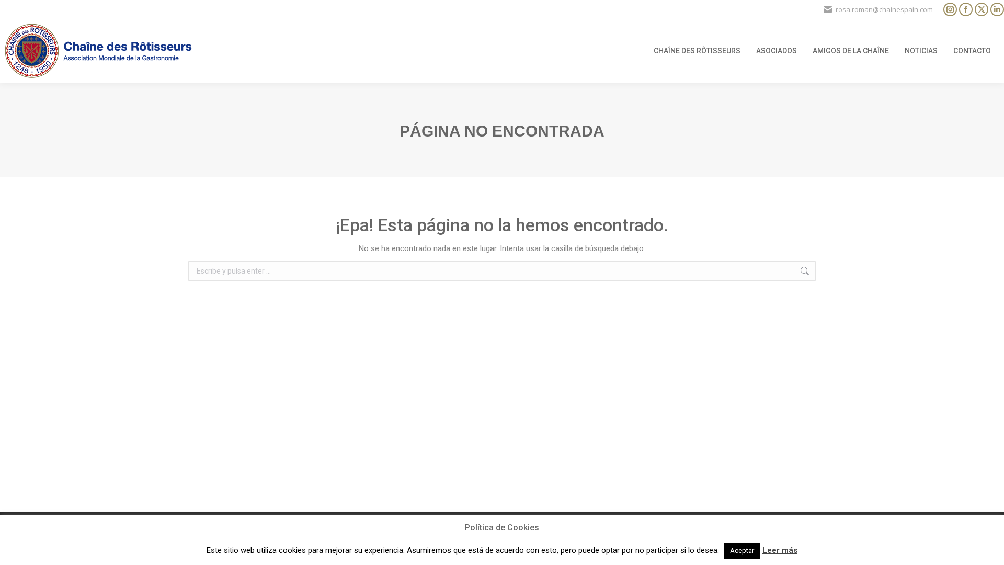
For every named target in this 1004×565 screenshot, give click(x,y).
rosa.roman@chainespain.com (884, 9)
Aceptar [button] (742, 551)
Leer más (779, 550)
